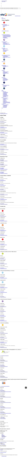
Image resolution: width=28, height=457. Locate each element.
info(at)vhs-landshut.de (3, 180)
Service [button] (2, 97)
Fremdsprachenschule (5, 95)
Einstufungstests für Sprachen (6, 102)
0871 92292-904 (2, 315)
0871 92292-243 (2, 296)
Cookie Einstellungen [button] (2, 444)
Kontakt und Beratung (5, 104)
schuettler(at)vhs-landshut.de (3, 342)
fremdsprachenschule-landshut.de (7, 402)
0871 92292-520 (2, 215)
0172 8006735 (2, 160)
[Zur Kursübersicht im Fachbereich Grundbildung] (3, 325)
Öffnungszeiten (5, 106)
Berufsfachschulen (4, 65)
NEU (2, 90)
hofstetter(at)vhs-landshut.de (3, 137)
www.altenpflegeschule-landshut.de (4, 355)
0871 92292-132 (2, 144)
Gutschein (4, 99)
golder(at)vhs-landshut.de (3, 216)
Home (2, 17)
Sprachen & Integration (4, 41)
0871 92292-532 (2, 337)
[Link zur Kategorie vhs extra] (4, 83)
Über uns (3, 113)
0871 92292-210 (2, 277)
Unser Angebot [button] (3, 18)
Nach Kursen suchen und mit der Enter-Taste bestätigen (6, 8)
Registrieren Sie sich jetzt (3, 452)
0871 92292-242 (2, 132)
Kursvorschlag (5, 107)
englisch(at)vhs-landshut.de (3, 268)
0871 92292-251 (2, 332)
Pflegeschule (4, 96)
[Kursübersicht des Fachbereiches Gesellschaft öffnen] (4, 29)
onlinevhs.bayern (5, 101)
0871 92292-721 (2, 291)
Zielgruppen (3, 70)
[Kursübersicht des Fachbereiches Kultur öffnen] (4, 23)
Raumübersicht (5, 93)
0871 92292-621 (2, 395)
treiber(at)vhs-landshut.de (3, 122)
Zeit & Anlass (3, 77)
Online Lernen (3, 61)
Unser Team (4, 91)
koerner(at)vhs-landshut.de (3, 154)
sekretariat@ (1, 402)
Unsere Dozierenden (5, 92)
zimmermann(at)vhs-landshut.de (4, 194)
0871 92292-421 (2, 359)
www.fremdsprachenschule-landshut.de (4, 386)
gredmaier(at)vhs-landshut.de (3, 292)
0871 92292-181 (2, 159)
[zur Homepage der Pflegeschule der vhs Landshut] (6, 353)
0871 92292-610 (2, 390)
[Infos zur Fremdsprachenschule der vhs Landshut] (4, 383)
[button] (2, 438)
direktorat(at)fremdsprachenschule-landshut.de (5, 391)
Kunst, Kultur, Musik (4, 24)
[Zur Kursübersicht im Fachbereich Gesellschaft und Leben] (3, 225)
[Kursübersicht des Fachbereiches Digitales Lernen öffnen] (4, 60)
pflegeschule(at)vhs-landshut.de (4, 366)
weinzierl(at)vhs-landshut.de (3, 127)
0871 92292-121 (2, 121)
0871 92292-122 (2, 220)
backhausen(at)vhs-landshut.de (3, 204)
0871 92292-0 (2, 184)
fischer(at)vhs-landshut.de (3, 306)
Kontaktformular (5, 105)
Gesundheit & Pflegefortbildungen (6, 34)
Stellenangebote (5, 94)
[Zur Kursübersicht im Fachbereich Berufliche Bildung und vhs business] (3, 273)
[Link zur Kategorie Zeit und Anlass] (4, 76)
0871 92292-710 (2, 258)
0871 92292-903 (2, 310)
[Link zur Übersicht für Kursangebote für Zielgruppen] (4, 69)
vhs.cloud (4, 100)
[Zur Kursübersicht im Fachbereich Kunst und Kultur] (3, 211)
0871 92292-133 (2, 153)
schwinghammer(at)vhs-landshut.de (4, 149)
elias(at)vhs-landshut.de (3, 311)
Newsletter (4, 103)
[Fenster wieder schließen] (0, 447)
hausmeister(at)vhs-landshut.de (3, 169)
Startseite (1, 113)
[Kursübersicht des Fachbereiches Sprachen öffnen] (4, 40)
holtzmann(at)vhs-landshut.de (3, 235)
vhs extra (3, 84)
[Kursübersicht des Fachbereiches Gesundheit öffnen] (4, 33)
